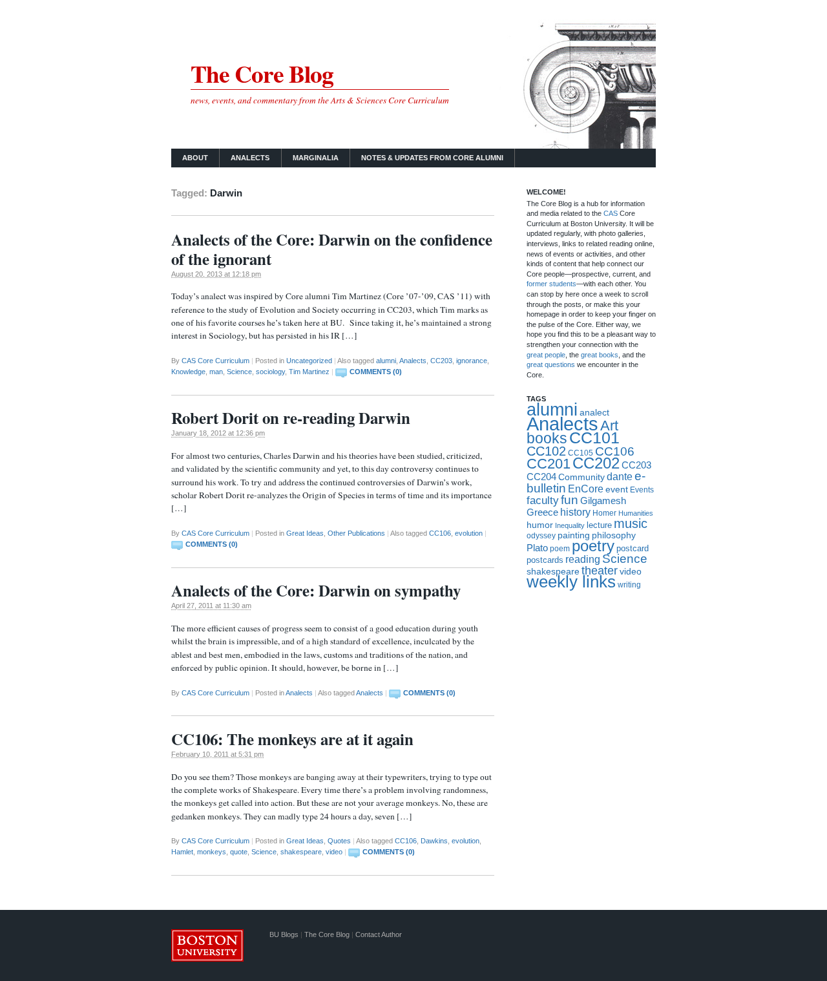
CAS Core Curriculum (215, 360)
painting (574, 535)
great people (546, 355)
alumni (386, 360)
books (547, 438)
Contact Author (378, 934)
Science (239, 371)
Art (609, 426)
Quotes (339, 841)
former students (551, 284)
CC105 (580, 452)
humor (540, 525)
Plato (537, 547)
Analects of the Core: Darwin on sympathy (316, 590)
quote (238, 852)
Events (642, 489)
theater (599, 570)
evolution (469, 533)
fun (569, 500)
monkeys (211, 852)
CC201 (549, 464)
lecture (599, 525)
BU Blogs (283, 934)
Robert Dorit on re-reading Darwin (290, 418)
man (216, 371)
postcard (632, 548)
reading (582, 559)
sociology (270, 371)
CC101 (594, 437)
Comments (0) (376, 371)
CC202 (596, 463)
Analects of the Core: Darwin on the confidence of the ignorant (331, 249)
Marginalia (316, 158)
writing (629, 584)
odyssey (541, 535)
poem (560, 548)
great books (599, 355)
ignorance (471, 360)
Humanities (635, 513)
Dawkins (434, 841)
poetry (593, 546)
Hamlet (182, 852)
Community (581, 477)
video (334, 852)
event (616, 489)
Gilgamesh (603, 500)
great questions (551, 364)
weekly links (571, 581)
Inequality (570, 525)
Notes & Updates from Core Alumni (432, 158)
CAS (611, 213)
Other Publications (356, 533)
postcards (545, 560)
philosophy (614, 535)
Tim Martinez (309, 371)
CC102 (546, 451)
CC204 (541, 476)
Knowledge (188, 371)
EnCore (585, 488)
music (630, 523)
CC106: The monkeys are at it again (292, 739)
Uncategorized (309, 360)
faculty (543, 500)
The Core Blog (262, 73)
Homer (604, 513)
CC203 (441, 360)
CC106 (440, 533)
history (575, 512)
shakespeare (301, 852)
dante (620, 476)
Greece (542, 512)
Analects (250, 158)
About (195, 158)
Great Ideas (305, 533)
